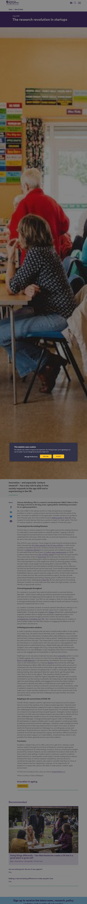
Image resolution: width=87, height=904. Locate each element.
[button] (31, 456)
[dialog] (43, 452)
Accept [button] (58, 456)
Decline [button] (45, 456)
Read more (45, 452)
